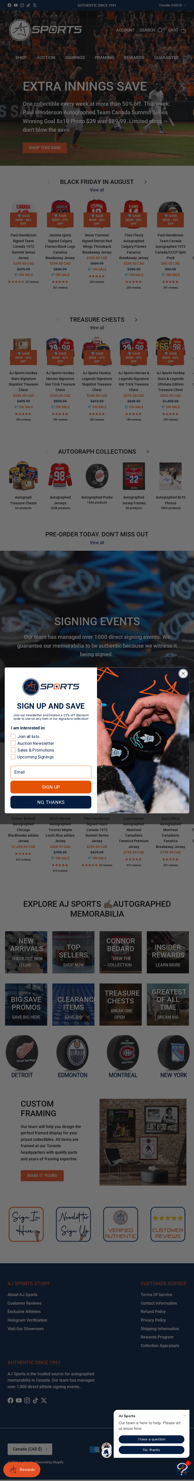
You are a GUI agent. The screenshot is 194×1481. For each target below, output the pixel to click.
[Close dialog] (183, 673)
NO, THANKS (51, 802)
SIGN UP (51, 787)
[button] (182, 1469)
